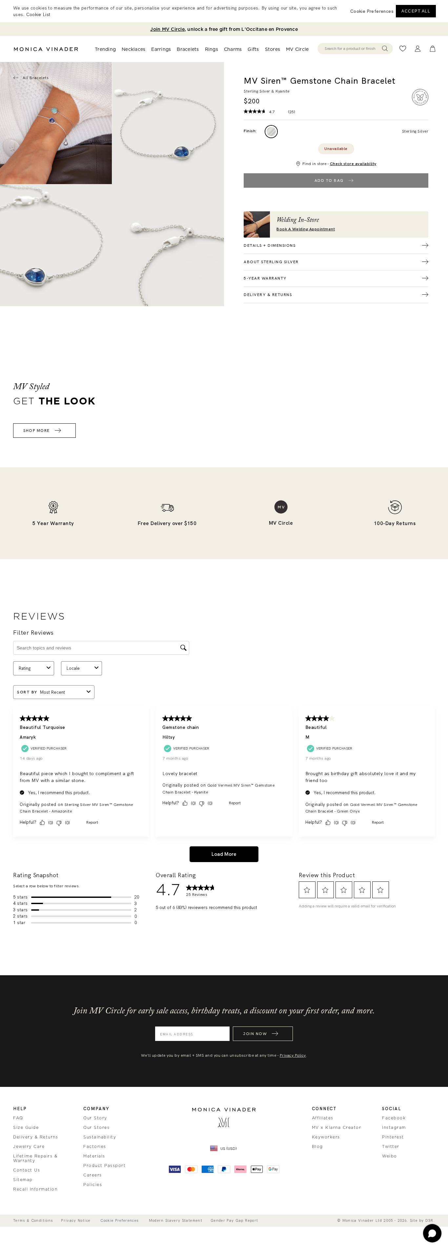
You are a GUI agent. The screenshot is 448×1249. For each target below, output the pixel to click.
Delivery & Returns (35, 1137)
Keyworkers (326, 1137)
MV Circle (297, 49)
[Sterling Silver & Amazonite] (271, 131)
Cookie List (38, 14)
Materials (94, 1156)
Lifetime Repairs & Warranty (35, 1158)
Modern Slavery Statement (175, 1220)
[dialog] (224, 11)
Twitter (390, 1146)
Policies (92, 1184)
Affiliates (323, 1118)
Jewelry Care (29, 1146)
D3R (429, 1220)
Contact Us (26, 1170)
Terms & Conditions (33, 1220)
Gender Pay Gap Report (234, 1220)
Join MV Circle (167, 29)
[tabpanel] (168, 123)
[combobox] (352, 49)
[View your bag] (432, 49)
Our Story (95, 1118)
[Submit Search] (385, 48)
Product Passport (104, 1165)
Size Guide (26, 1127)
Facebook (394, 1118)
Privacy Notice (75, 1220)
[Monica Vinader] (46, 49)
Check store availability (353, 163)
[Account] (417, 49)
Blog (317, 1146)
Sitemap (23, 1179)
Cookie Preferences (119, 1220)
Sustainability (99, 1137)
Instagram (394, 1127)
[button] (372, 11)
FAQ (18, 1118)
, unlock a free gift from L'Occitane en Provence (224, 29)
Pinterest (393, 1137)
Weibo (389, 1156)
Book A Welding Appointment (305, 229)
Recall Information (35, 1189)
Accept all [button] (415, 11)
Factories (94, 1146)
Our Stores (96, 1127)
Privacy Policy (293, 1055)
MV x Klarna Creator (336, 1127)
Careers (92, 1175)
